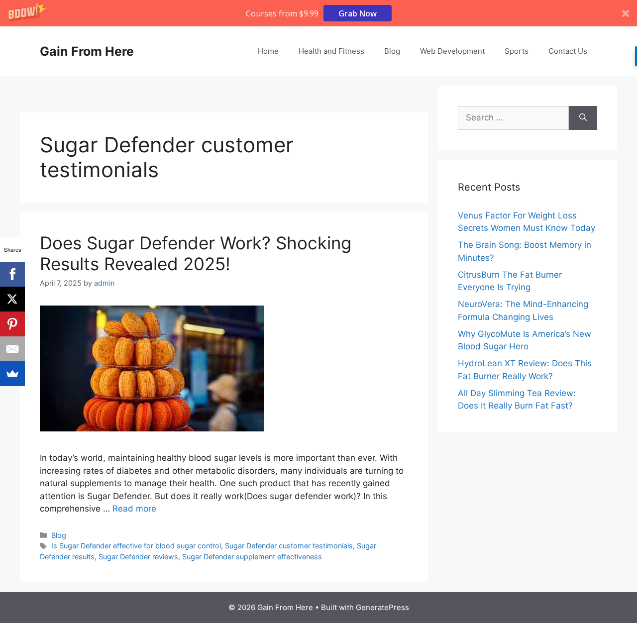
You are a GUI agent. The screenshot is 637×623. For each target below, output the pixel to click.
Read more (134, 509)
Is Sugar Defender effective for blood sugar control (136, 545)
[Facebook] (12, 274)
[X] (12, 299)
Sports (517, 51)
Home (268, 51)
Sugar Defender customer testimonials (289, 545)
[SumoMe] (12, 373)
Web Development (452, 51)
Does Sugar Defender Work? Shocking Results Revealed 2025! (195, 253)
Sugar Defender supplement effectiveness (252, 556)
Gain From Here (87, 51)
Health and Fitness (331, 51)
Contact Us (567, 51)
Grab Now (357, 13)
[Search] (583, 118)
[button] (318, 13)
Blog (392, 51)
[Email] (12, 348)
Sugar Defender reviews (138, 556)
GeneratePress (382, 607)
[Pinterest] (12, 324)
